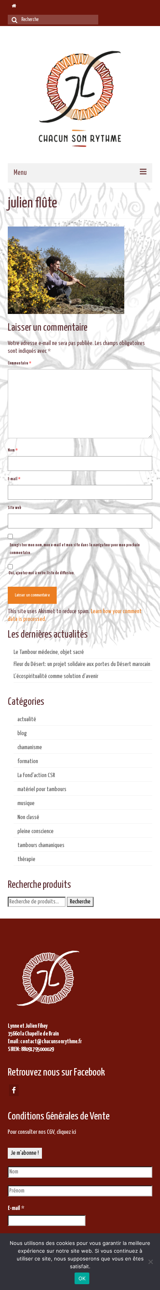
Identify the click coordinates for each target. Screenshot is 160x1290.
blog (22, 733)
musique (26, 803)
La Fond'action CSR (36, 775)
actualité (26, 719)
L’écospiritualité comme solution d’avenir (56, 676)
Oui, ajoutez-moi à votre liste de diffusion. (41, 573)
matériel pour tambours (41, 789)
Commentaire (19, 363)
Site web (14, 508)
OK (82, 1278)
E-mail (14, 479)
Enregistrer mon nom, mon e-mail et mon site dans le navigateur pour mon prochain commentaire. (75, 549)
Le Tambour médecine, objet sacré (49, 652)
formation (27, 761)
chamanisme (29, 747)
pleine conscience (35, 831)
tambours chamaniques (40, 845)
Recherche (80, 902)
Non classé (28, 817)
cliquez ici (66, 1132)
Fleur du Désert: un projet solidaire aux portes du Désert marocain (82, 664)
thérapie (26, 859)
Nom (12, 450)
